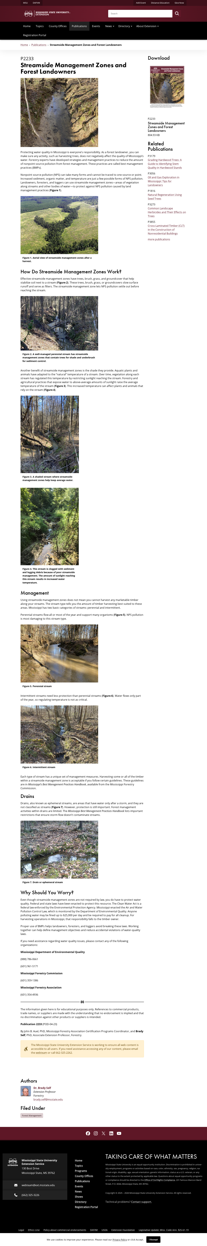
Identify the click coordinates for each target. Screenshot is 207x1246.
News (108, 26)
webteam (41, 1052)
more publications (159, 239)
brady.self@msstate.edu (48, 1099)
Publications (79, 26)
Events (96, 26)
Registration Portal (34, 35)
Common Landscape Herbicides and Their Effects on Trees (167, 212)
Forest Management (32, 1115)
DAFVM (36, 2)
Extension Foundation (123, 1229)
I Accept (153, 1239)
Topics (40, 26)
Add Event (141, 2)
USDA (105, 1229)
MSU (25, 2)
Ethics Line (34, 1229)
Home (27, 26)
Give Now (179, 2)
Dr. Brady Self (42, 1088)
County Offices (58, 26)
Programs (81, 1171)
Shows (79, 1196)
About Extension (146, 26)
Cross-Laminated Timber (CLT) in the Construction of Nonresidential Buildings (166, 229)
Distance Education (160, 2)
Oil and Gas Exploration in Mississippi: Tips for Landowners (163, 181)
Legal (21, 1229)
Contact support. (141, 1202)
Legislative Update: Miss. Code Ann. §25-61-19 (164, 1229)
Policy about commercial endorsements (65, 1229)
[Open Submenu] (113, 26)
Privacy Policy (120, 1239)
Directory (124, 26)
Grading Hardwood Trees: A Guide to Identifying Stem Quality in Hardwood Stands (165, 163)
